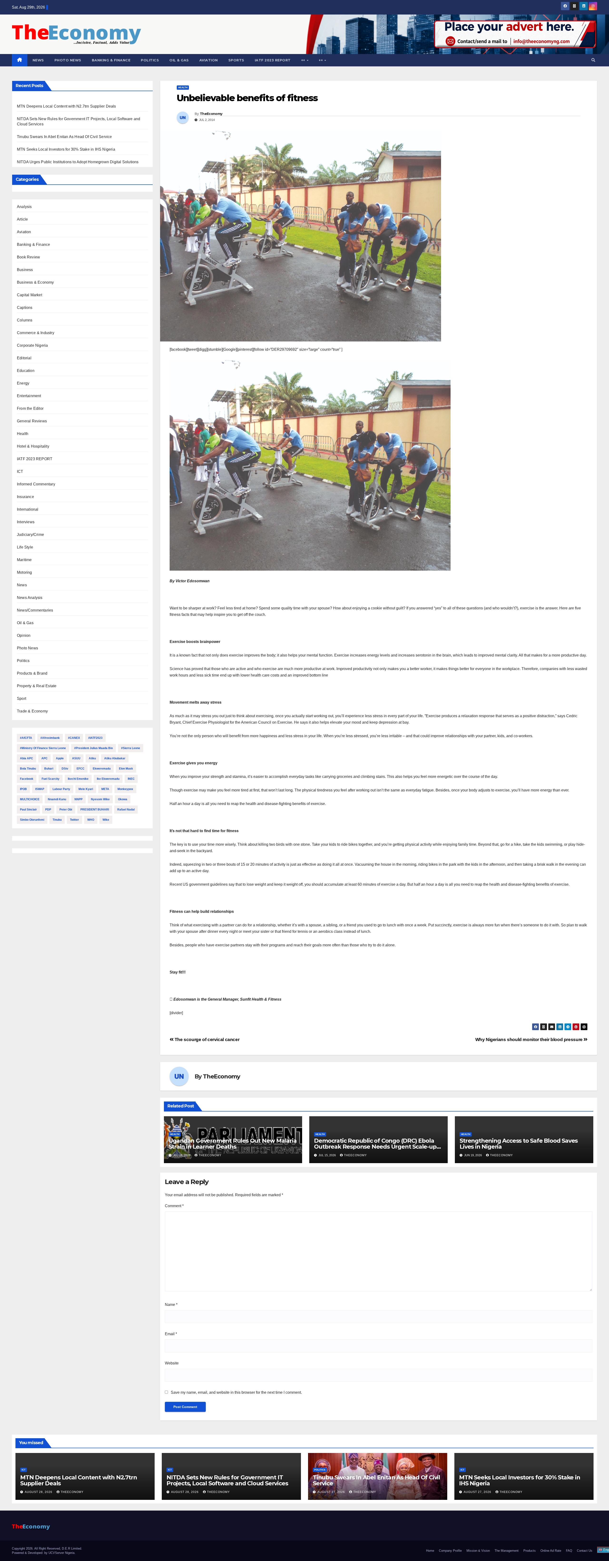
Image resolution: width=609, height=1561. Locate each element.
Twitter (74, 819)
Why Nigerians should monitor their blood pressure (529, 1039)
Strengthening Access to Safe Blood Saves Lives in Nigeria (519, 1143)
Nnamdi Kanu (57, 799)
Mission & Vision (478, 1550)
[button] (593, 60)
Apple (60, 758)
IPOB (23, 789)
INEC (131, 778)
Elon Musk (126, 768)
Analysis (24, 207)
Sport (21, 699)
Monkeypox (125, 789)
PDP (48, 809)
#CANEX (74, 738)
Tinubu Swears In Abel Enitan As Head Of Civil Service (64, 137)
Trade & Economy (32, 711)
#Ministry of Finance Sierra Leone (43, 748)
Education (25, 371)
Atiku (92, 758)
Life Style (25, 547)
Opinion (23, 635)
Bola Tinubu (28, 768)
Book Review (28, 257)
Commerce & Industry (35, 333)
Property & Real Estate (36, 686)
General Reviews (32, 421)
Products (529, 1550)
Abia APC (26, 758)
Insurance (25, 497)
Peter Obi (65, 809)
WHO (90, 819)
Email (171, 1334)
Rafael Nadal (126, 809)
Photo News (67, 60)
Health (22, 434)
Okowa (122, 799)
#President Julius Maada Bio (93, 748)
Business (25, 270)
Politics (150, 60)
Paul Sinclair (28, 809)
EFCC (80, 768)
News (38, 60)
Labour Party (61, 789)
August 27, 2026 (331, 1492)
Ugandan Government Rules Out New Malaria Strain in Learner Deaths (233, 1143)
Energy (23, 383)
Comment (174, 1206)
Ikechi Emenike (78, 778)
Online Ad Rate (550, 1550)
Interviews (25, 522)
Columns (24, 320)
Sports (236, 60)
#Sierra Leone (130, 748)
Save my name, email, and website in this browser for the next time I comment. (236, 1392)
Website (172, 1363)
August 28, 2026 (39, 1492)
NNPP (78, 799)
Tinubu (57, 819)
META (105, 789)
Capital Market (29, 295)
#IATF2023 (95, 738)
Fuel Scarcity (50, 778)
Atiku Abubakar (114, 758)
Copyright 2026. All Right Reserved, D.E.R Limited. (47, 1548)
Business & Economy (35, 282)
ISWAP (39, 789)
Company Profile (450, 1550)
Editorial (24, 358)
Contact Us (584, 1550)
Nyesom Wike (100, 799)
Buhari (48, 768)
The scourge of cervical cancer (206, 1039)
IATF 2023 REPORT (273, 60)
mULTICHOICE (29, 799)
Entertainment (29, 396)
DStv (65, 768)
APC (44, 758)
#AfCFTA (26, 738)
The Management (507, 1550)
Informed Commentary (36, 484)
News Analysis (30, 598)
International (28, 509)
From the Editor (30, 408)
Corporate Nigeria (32, 345)
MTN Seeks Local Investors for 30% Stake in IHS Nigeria (66, 149)
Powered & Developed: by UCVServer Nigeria (43, 1553)
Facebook (26, 778)
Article (22, 219)
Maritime (24, 560)
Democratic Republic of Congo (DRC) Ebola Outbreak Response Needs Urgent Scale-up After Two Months (375, 1146)
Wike (106, 819)
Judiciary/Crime (30, 535)
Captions (25, 308)
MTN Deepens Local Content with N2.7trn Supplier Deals (66, 106)
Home (430, 1550)
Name (171, 1305)
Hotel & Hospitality (33, 446)
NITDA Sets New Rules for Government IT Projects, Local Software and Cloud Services (227, 1480)
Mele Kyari (86, 789)
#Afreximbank (50, 738)
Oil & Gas (179, 60)
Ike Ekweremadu (108, 778)
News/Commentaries (35, 610)
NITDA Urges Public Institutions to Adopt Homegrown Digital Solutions (78, 162)
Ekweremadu (102, 768)
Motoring (24, 572)
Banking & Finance (111, 60)
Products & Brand (32, 673)
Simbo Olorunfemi (32, 819)
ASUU (76, 758)
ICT (20, 471)
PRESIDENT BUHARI (94, 809)
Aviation (208, 60)
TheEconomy (211, 114)
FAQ (569, 1550)
